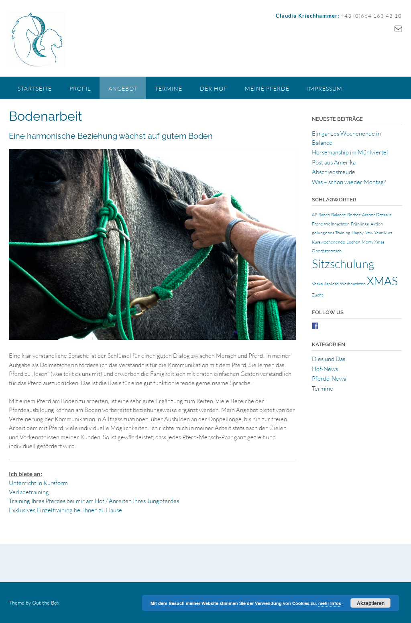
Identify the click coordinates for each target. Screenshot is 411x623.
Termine (168, 88)
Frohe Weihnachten (331, 224)
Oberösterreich (327, 251)
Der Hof (213, 88)
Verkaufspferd (325, 283)
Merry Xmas (373, 242)
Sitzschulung (343, 263)
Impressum (324, 88)
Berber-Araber (361, 214)
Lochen (353, 242)
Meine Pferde (267, 88)
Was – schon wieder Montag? (349, 182)
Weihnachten (353, 283)
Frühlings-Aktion (367, 224)
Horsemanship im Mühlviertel (350, 152)
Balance (338, 214)
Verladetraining (29, 492)
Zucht (317, 295)
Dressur (383, 214)
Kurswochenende (328, 242)
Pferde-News (329, 378)
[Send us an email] (398, 28)
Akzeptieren (371, 603)
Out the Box (45, 602)
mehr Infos (329, 603)
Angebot (122, 88)
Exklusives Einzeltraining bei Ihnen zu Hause (65, 510)
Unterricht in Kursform (38, 483)
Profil (80, 88)
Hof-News (325, 369)
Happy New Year (367, 232)
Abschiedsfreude (333, 172)
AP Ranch (321, 214)
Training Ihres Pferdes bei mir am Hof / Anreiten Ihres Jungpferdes (94, 501)
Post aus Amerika (334, 162)
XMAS (382, 281)
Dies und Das (328, 359)
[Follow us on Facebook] (315, 326)
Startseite (35, 88)
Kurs (388, 232)
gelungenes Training (331, 232)
